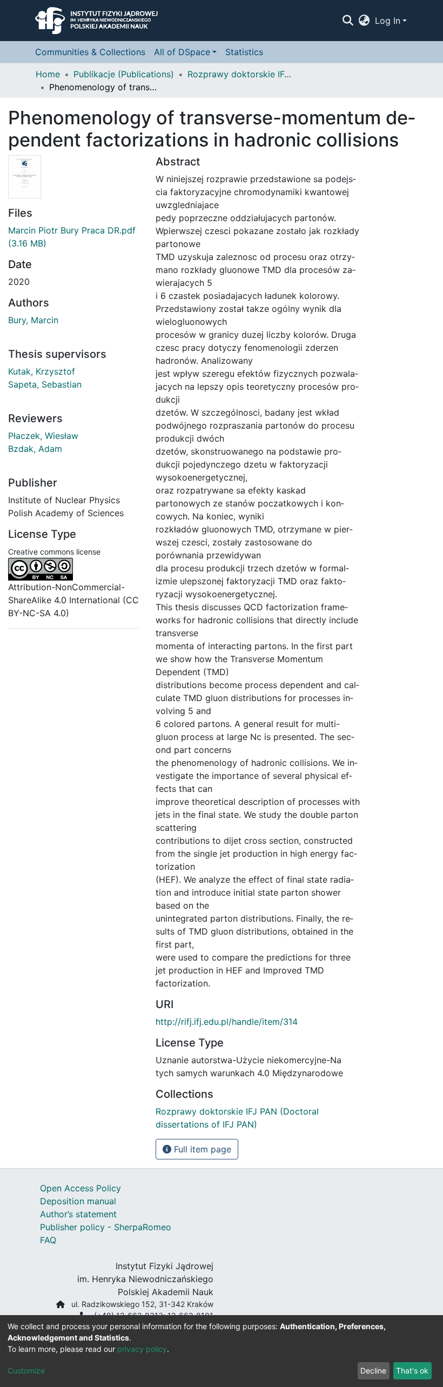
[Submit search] (347, 20)
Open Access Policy (80, 1188)
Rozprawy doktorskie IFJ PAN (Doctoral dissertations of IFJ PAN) (241, 74)
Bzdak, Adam (35, 448)
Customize (26, 1370)
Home (48, 74)
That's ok (412, 1370)
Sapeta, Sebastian (45, 384)
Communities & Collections (90, 51)
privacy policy (142, 1348)
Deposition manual (78, 1201)
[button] (364, 20)
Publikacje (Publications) (123, 74)
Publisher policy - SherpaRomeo (105, 1227)
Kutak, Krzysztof (41, 371)
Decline (373, 1370)
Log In (387, 20)
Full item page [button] (201, 1149)
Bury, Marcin (33, 320)
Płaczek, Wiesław (43, 435)
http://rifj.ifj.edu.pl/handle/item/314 (227, 1021)
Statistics (244, 51)
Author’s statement (78, 1214)
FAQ (48, 1240)
